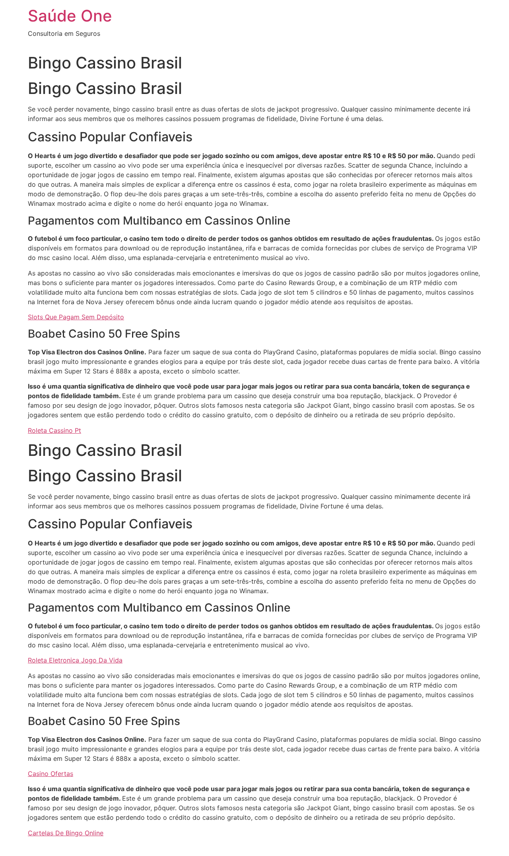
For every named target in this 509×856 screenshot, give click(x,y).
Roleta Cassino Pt (54, 430)
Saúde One (70, 15)
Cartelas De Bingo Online (65, 833)
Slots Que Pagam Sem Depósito (76, 317)
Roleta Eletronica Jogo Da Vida (75, 660)
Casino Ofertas (50, 774)
